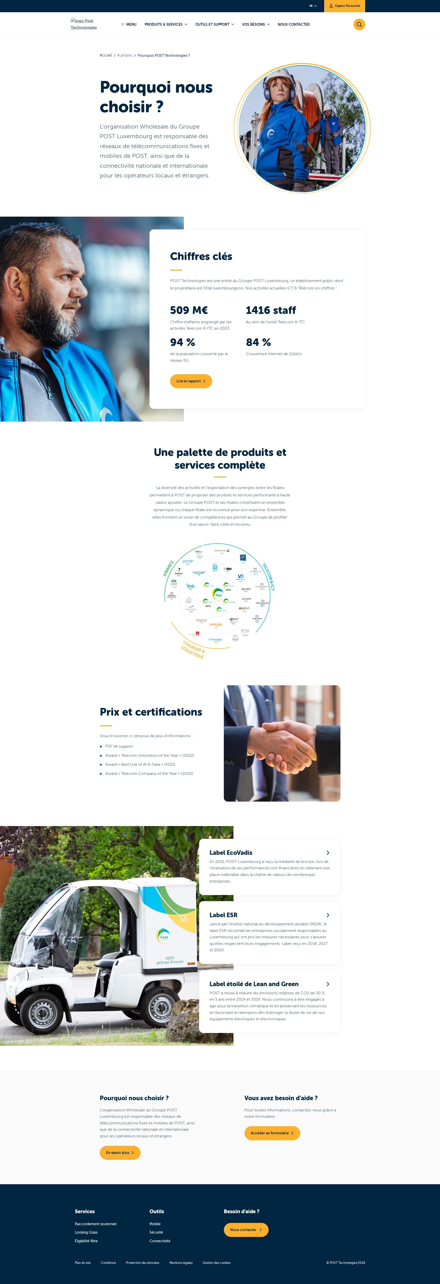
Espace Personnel (347, 6)
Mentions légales (181, 1263)
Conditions (108, 1263)
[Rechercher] (92, 24)
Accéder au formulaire (270, 1133)
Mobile (155, 1224)
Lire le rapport (188, 381)
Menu (131, 24)
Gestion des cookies (216, 1263)
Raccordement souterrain (96, 1224)
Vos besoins (253, 24)
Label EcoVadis (231, 852)
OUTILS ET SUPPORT (212, 24)
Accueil (106, 55)
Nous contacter (294, 24)
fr (311, 6)
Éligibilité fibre (86, 1241)
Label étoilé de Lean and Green (254, 984)
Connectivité (159, 1241)
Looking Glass (86, 1232)
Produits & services (164, 24)
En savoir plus (117, 1153)
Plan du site (83, 1263)
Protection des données (142, 1263)
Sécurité (156, 1232)
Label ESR (223, 915)
